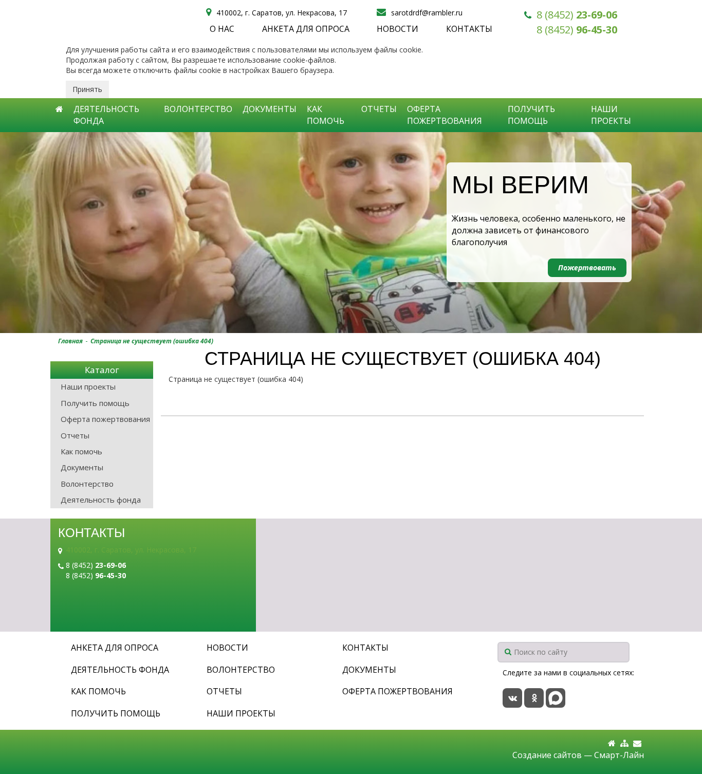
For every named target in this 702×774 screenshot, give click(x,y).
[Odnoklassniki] (534, 698)
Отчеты (379, 109)
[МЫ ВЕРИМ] (351, 232)
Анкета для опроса (305, 28)
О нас (222, 28)
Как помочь (325, 114)
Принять (87, 89)
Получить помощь (531, 114)
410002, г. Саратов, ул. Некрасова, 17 (131, 550)
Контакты (469, 28)
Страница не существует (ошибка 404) (151, 341)
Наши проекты (611, 114)
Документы (270, 109)
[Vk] (512, 698)
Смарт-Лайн (619, 755)
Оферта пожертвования (444, 114)
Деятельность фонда (106, 114)
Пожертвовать (587, 267)
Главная (70, 341)
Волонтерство (198, 109)
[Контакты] (637, 743)
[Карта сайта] (624, 743)
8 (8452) (577, 15)
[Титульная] (612, 743)
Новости (397, 28)
